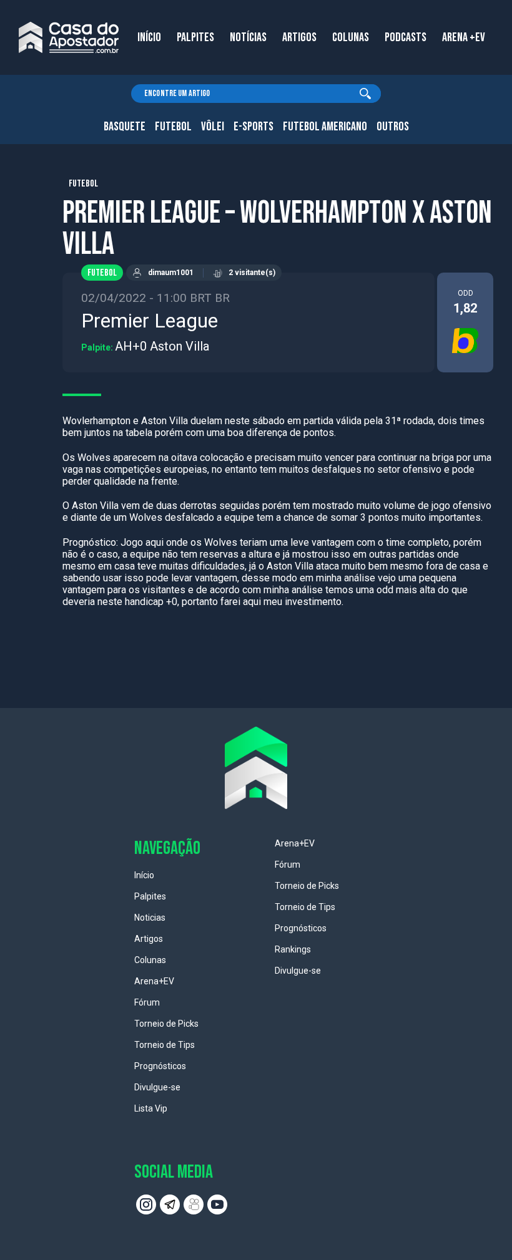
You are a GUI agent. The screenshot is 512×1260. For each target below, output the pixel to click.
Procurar (365, 93)
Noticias (149, 918)
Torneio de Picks (166, 1024)
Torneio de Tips (164, 1045)
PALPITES (195, 37)
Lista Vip (150, 1108)
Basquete (124, 126)
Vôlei (212, 126)
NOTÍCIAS (248, 37)
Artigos (148, 939)
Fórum (147, 1002)
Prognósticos (160, 1066)
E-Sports (253, 126)
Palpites (150, 896)
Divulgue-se (157, 1087)
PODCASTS (405, 37)
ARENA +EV (463, 37)
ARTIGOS (299, 37)
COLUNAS (350, 37)
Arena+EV (154, 981)
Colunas (150, 960)
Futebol (173, 126)
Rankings (293, 949)
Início (144, 875)
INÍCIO (149, 37)
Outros (393, 126)
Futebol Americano (325, 126)
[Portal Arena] (69, 37)
